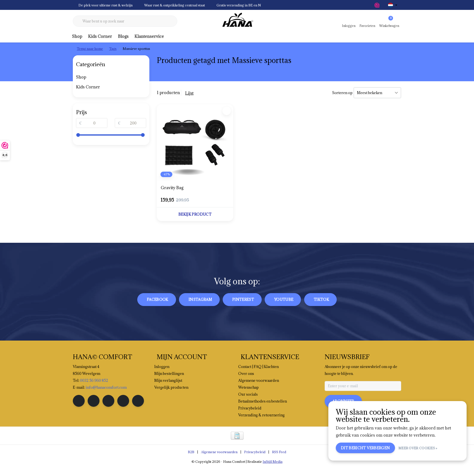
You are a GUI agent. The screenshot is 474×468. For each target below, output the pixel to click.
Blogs (123, 36)
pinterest (243, 299)
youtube (283, 299)
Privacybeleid (254, 452)
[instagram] (93, 401)
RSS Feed (279, 452)
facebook (157, 299)
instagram (200, 299)
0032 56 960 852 (94, 380)
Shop (77, 36)
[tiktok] (138, 401)
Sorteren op (342, 92)
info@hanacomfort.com (106, 387)
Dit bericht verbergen (365, 448)
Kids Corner (100, 36)
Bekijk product (195, 214)
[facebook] (79, 401)
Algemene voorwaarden (219, 452)
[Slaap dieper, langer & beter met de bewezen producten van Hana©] (237, 21)
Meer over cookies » (417, 448)
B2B (191, 452)
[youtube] (123, 401)
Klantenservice (149, 36)
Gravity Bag (172, 187)
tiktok (321, 299)
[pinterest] (108, 401)
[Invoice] (237, 436)
